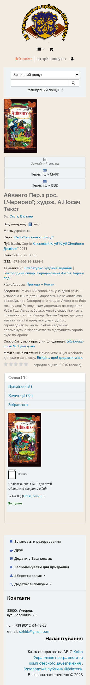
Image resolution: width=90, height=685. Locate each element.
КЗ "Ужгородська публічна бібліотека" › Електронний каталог (47, 23)
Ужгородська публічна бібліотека (53, 669)
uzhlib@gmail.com (34, 631)
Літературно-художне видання (48, 268)
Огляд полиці (33, 496)
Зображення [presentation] (18, 405)
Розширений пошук (43, 90)
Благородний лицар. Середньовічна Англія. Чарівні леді (44, 275)
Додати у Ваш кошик (32, 558)
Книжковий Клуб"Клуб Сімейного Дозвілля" (44, 246)
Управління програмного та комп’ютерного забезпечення (56, 660)
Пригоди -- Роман (40, 284)
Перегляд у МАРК (45, 174)
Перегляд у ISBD (45, 185)
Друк (18, 550)
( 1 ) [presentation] (17, 377)
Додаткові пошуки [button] (31, 584)
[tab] (45, 377)
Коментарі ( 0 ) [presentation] (20, 396)
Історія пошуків (51, 59)
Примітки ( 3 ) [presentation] (20, 386)
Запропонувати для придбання (41, 567)
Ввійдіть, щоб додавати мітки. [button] (60, 357)
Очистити (25, 59)
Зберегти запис (28, 575)
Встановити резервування (37, 541)
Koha (78, 652)
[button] (51, 49)
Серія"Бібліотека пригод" (34, 237)
